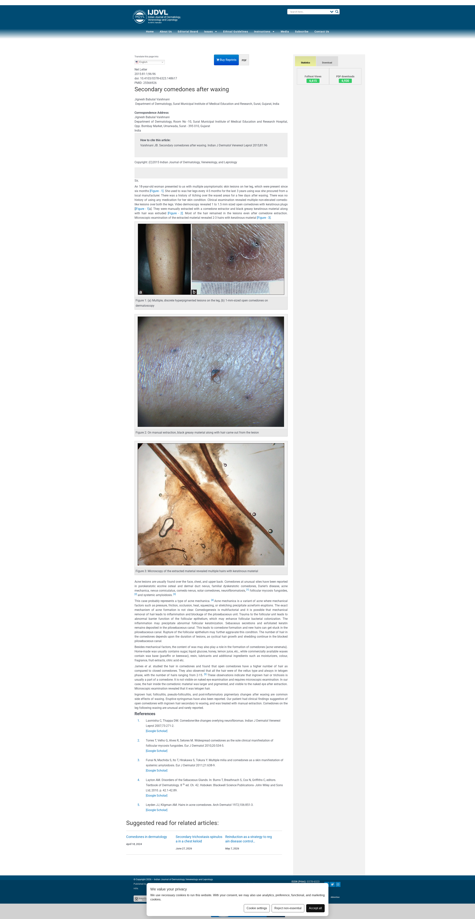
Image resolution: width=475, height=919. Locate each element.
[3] (174, 594)
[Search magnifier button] (337, 11)
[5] (205, 674)
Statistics (305, 62)
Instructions (262, 31)
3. (138, 760)
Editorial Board (188, 31)
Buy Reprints (227, 60)
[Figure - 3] (264, 217)
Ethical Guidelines (235, 31)
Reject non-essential (288, 908)
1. (138, 720)
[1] (247, 589)
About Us (166, 31)
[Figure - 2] (175, 213)
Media (285, 31)
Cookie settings (257, 908)
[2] (136, 594)
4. (138, 780)
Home (150, 31)
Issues (208, 31)
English (143, 62)
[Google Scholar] (156, 731)
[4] (212, 600)
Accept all (315, 908)
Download (327, 62)
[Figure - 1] (156, 191)
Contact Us (322, 31)
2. (138, 740)
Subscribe (302, 31)
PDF (244, 60)
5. (138, 805)
